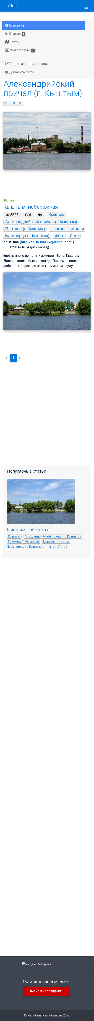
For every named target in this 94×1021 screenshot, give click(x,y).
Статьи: (16, 34)
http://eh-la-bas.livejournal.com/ (47, 242)
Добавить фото (21, 72)
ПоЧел (10, 5)
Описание (16, 25)
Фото (59, 236)
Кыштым (13, 103)
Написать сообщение (46, 991)
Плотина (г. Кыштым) (25, 229)
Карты (14, 42)
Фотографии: (21, 50)
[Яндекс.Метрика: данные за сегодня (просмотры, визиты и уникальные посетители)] (36, 964)
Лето (74, 236)
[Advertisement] (47, 412)
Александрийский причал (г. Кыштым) (41, 221)
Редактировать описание (29, 64)
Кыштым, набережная (29, 529)
